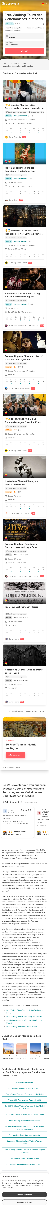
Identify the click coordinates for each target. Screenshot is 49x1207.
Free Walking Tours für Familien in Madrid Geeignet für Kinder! (24, 1151)
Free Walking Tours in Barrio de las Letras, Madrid (24, 1114)
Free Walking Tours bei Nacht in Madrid (21, 1026)
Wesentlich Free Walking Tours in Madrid (24, 1100)
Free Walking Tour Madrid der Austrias (24, 1120)
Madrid (25, 63)
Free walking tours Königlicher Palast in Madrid (24, 1164)
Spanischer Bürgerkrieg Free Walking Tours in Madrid (24, 1142)
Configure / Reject (24, 1202)
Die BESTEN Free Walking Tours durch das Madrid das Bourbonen (25, 1107)
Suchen (24, 51)
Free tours (6, 63)
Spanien (16, 63)
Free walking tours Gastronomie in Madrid (24, 1088)
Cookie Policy (7, 1188)
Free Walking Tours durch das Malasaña (24, 1135)
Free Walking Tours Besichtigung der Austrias (24, 1016)
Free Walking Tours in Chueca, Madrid (24, 1158)
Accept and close (24, 1194)
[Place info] (43, 24)
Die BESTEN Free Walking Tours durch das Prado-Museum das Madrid (24, 1128)
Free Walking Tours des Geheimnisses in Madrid (25, 1094)
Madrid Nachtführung (24, 1082)
